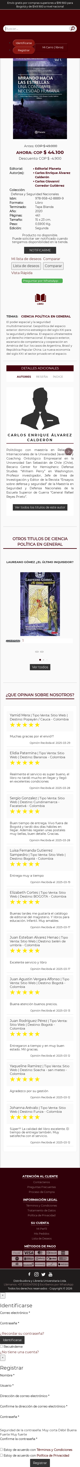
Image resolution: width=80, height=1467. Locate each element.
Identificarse (24, 43)
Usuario (6, 1385)
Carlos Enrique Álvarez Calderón (52, 175)
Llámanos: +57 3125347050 (21, 1284)
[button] (68, 451)
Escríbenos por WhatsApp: (57, 1284)
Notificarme (40, 250)
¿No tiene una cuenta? (19, 1352)
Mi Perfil (41, 1228)
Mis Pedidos (41, 1233)
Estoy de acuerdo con (37, 1450)
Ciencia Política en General (46, 316)
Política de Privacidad (41, 1215)
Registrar (24, 50)
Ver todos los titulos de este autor (40, 507)
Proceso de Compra (42, 1192)
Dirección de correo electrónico (24, 1396)
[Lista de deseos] (37, 651)
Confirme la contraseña (18, 1439)
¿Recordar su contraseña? (22, 1334)
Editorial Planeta (48, 169)
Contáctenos (41, 1182)
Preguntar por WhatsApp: (41, 280)
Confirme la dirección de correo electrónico (33, 1406)
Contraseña (9, 1323)
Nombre (7, 1375)
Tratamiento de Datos (42, 1210)
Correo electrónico (15, 1313)
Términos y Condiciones (41, 1205)
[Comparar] (42, 651)
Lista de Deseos (42, 1238)
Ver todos (40, 667)
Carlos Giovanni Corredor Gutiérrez (49, 183)
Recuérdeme (13, 1347)
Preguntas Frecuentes (41, 1187)
